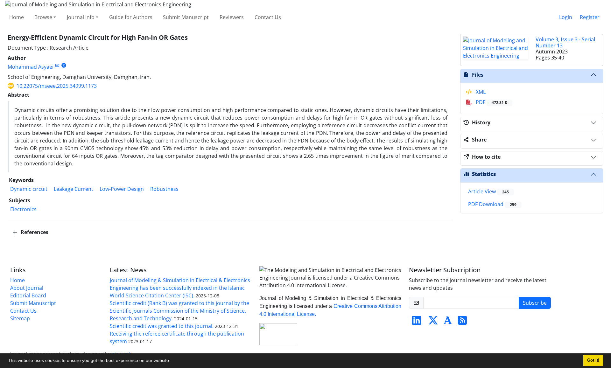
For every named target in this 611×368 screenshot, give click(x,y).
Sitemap (20, 318)
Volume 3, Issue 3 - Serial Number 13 (565, 42)
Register (590, 17)
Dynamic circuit (28, 188)
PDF (490, 102)
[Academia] (447, 322)
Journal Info (81, 17)
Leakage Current (73, 188)
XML (480, 91)
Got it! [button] (593, 360)
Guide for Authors (130, 17)
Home (16, 17)
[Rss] (462, 322)
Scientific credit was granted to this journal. (162, 326)
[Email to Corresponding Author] (57, 65)
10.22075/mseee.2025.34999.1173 (57, 85)
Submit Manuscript (186, 17)
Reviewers (232, 17)
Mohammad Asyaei (30, 66)
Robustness (164, 188)
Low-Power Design (122, 188)
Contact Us (268, 17)
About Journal (26, 287)
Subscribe (535, 302)
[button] (172, 361)
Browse (43, 17)
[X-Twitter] (433, 322)
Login (565, 17)
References (33, 232)
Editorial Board (28, 295)
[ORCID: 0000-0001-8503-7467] (64, 65)
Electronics (23, 209)
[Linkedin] (416, 322)
